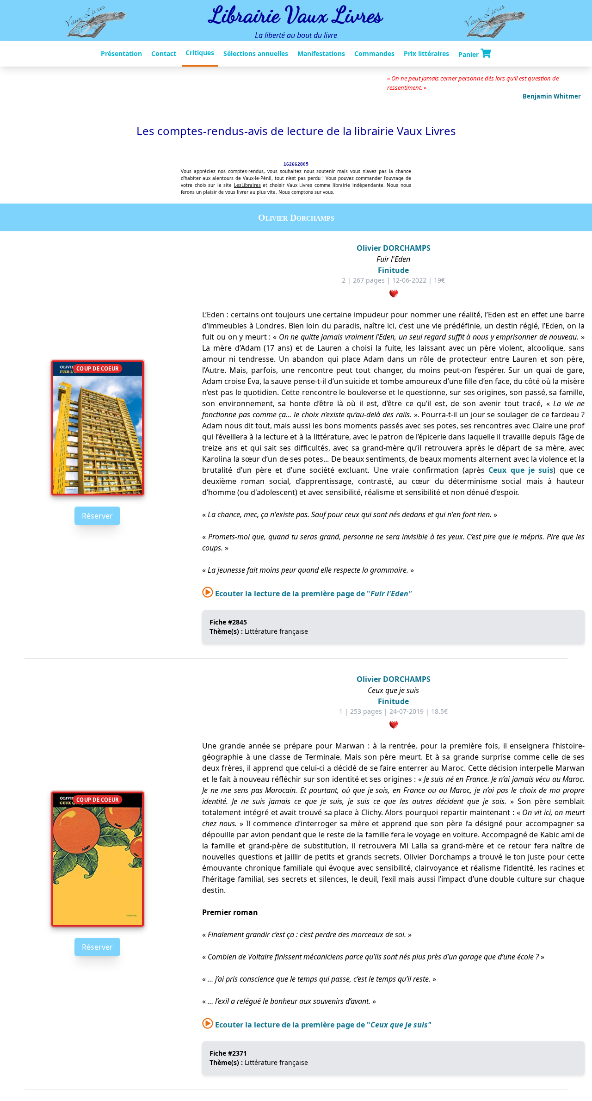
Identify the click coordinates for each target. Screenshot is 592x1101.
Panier (469, 53)
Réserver (97, 516)
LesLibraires (247, 185)
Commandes (374, 53)
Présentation (121, 53)
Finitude (393, 270)
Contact (163, 53)
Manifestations (321, 53)
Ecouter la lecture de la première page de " (312, 593)
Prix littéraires (426, 53)
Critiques (199, 52)
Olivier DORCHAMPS (394, 248)
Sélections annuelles (255, 53)
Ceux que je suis (520, 470)
